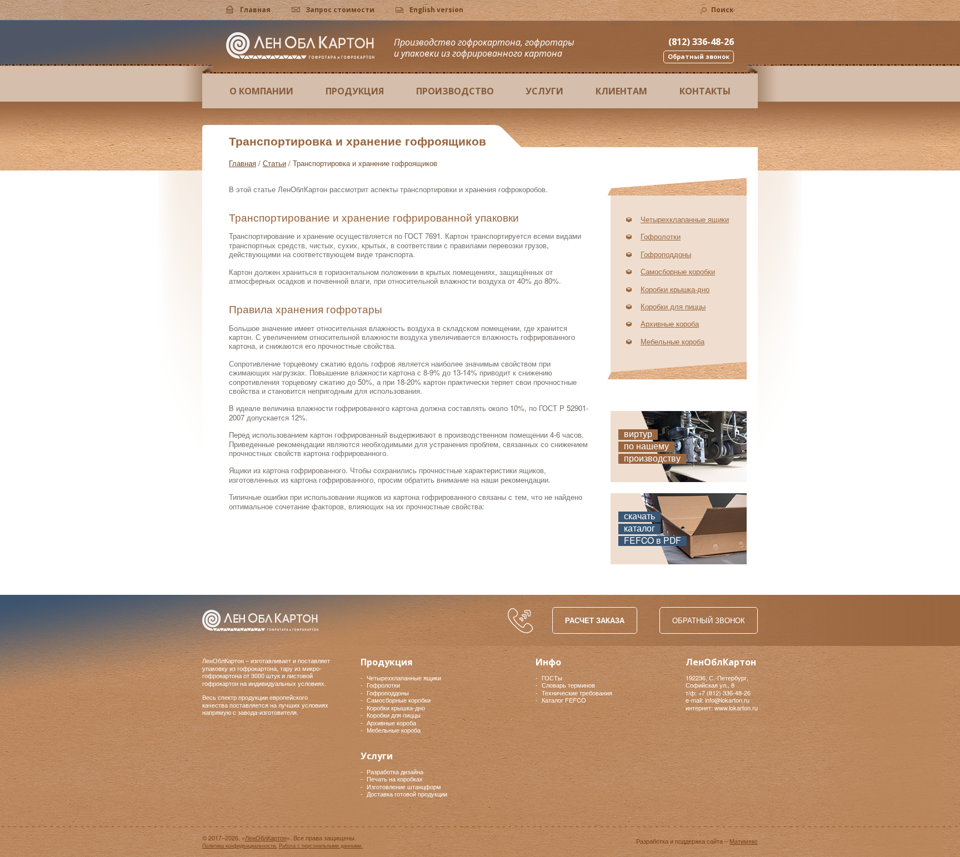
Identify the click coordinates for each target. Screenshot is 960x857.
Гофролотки (661, 236)
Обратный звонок (708, 620)
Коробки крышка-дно (675, 289)
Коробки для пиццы (673, 306)
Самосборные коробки (678, 271)
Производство (455, 91)
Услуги (544, 91)
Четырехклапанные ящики (685, 219)
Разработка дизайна (395, 771)
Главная (255, 9)
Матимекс (743, 840)
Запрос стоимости (340, 9)
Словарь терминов (568, 684)
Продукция (355, 91)
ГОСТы (552, 677)
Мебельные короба (672, 341)
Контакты (705, 91)
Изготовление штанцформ (404, 786)
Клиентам (621, 91)
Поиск (722, 9)
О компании (261, 91)
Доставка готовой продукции (407, 793)
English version (436, 9)
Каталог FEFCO (564, 699)
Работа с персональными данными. (321, 845)
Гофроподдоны (666, 254)
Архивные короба (670, 323)
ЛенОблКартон (300, 45)
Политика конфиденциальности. (239, 845)
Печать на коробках (395, 778)
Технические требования (577, 692)
